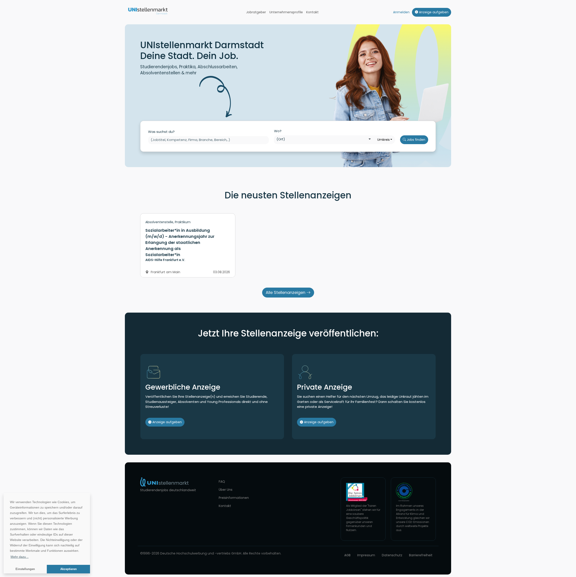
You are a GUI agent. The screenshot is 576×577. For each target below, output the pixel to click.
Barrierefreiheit (420, 555)
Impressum (366, 555)
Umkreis (383, 139)
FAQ (222, 481)
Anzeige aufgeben (433, 12)
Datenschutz (392, 555)
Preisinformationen (234, 497)
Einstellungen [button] (25, 569)
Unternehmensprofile (286, 12)
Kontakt (312, 12)
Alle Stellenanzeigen (286, 292)
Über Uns (225, 489)
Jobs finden (415, 139)
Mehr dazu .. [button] (20, 557)
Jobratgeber (256, 12)
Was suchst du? (161, 131)
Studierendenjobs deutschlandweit (168, 490)
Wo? (277, 131)
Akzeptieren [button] (68, 569)
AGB (347, 555)
